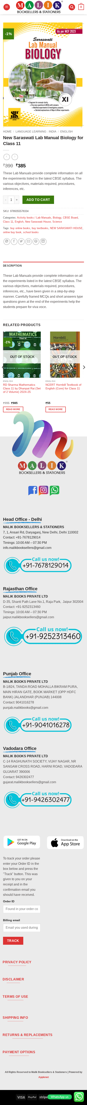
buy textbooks (40, 228)
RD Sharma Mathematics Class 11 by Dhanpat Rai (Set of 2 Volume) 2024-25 (22, 388)
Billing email (11, 920)
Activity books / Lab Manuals (34, 217)
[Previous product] (15, 157)
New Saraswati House (38, 221)
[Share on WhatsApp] (6, 241)
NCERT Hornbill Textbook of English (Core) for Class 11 (63, 386)
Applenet (43, 1077)
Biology (57, 217)
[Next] (83, 375)
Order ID (8, 901)
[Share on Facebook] (14, 241)
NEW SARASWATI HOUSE (66, 228)
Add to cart (38, 199)
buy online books (20, 228)
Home (7, 131)
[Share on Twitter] (21, 241)
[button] (6, 7)
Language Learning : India (36, 131)
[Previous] (3, 375)
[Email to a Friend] (28, 241)
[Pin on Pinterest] (36, 241)
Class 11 (8, 221)
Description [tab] (12, 265)
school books (31, 232)
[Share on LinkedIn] (43, 241)
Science (57, 221)
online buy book (12, 232)
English (66, 131)
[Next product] (6, 157)
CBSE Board (70, 217)
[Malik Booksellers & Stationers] (39, 7)
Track (13, 940)
